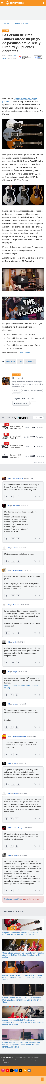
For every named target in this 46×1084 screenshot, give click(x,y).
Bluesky (24, 390)
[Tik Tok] (12, 1070)
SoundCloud (16, 393)
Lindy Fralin (10, 362)
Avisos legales (34, 1060)
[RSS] (25, 1070)
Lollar (20, 362)
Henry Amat (17, 378)
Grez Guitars (24, 353)
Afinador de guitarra (21, 1060)
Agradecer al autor (22, 403)
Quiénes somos (8, 1060)
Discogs (39, 390)
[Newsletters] (29, 1070)
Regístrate (8, 899)
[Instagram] (3, 1070)
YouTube (32, 390)
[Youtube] (7, 1070)
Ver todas (38, 418)
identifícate (18, 899)
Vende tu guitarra (33, 1057)
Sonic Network (21, 1057)
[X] (20, 1070)
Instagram (16, 390)
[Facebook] (16, 1070)
